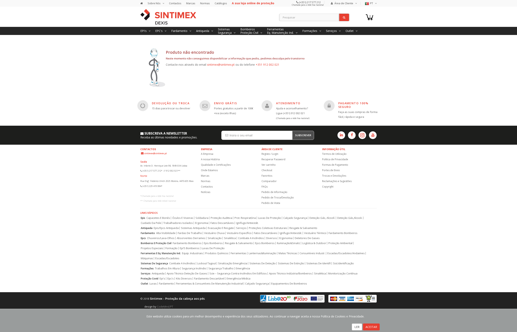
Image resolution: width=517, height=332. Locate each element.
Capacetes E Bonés (158, 218)
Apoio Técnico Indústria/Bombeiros (290, 273)
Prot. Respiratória (245, 218)
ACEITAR (371, 327)
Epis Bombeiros (213, 243)
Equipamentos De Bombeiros (289, 283)
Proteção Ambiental (340, 243)
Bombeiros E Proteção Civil (156, 243)
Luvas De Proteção (269, 218)
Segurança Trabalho (220, 268)
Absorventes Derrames (191, 238)
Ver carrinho (269, 165)
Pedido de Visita (271, 203)
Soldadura (201, 218)
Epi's (162, 278)
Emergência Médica (238, 278)
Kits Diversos (184, 278)
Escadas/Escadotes (167, 258)
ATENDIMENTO (288, 103)
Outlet (144, 283)
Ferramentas (238, 253)
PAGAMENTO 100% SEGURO (353, 105)
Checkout (267, 170)
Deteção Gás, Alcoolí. (322, 218)
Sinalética (230, 238)
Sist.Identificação (343, 263)
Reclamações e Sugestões (337, 181)
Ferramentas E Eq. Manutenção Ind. (161, 253)
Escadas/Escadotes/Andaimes (346, 253)
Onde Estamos (209, 170)
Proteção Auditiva (221, 218)
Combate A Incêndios (251, 238)
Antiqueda (146, 228)
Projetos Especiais (152, 248)
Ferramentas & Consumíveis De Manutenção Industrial (209, 283)
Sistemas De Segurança (154, 263)
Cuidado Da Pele (151, 223)
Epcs (143, 238)
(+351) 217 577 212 (309, 2)
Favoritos (267, 175)
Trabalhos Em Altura (167, 268)
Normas (205, 3)
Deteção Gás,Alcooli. (349, 218)
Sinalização (215, 238)
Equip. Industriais (192, 253)
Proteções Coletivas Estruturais (268, 228)
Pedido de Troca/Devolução (278, 197)
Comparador (269, 181)
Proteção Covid (149, 278)
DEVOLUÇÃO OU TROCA (170, 103)
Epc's (170, 278)
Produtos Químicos (216, 253)
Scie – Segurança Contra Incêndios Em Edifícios (238, 273)
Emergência (243, 268)
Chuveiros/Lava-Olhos (160, 238)
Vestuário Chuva (214, 233)
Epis (143, 218)
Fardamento (148, 233)
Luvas (153, 283)
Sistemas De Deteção (262, 263)
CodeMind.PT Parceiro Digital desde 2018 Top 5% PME (168, 308)
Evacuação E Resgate (221, 228)
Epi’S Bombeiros (189, 248)
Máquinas (147, 258)
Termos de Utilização (334, 154)
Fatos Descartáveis (222, 223)
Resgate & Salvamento (303, 228)
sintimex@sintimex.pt (221, 64)
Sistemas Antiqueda (193, 228)
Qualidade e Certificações (216, 165)
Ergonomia (201, 223)
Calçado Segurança (295, 218)
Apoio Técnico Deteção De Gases (187, 273)
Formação (171, 248)
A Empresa (207, 154)
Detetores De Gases (307, 238)
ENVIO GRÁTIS (225, 103)
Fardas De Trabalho (190, 233)
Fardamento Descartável (209, 278)
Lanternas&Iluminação (262, 253)
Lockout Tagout (206, 263)
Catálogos (221, 3)
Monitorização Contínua (342, 273)
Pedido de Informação (274, 192)
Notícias (205, 192)
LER (356, 327)
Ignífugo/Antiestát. (247, 223)
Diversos (271, 238)
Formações (147, 268)
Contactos (175, 3)
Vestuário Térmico (315, 233)
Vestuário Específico (239, 233)
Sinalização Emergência (232, 263)
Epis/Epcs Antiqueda (166, 228)
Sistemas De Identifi (318, 263)
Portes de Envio (331, 170)
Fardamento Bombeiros (343, 233)
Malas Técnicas (287, 253)
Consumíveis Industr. (312, 253)
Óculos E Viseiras (182, 218)
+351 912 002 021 (267, 64)
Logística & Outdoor (314, 243)
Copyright (327, 186)
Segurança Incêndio (194, 268)
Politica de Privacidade (335, 159)
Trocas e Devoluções (334, 175)
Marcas (190, 3)
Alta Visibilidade (165, 233)
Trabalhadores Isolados (178, 223)
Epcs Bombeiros (265, 243)
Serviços (241, 228)
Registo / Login (270, 154)
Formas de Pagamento (335, 165)
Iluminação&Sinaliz (288, 243)
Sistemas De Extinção (291, 263)
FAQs (265, 186)
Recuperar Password (273, 159)
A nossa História (210, 159)
